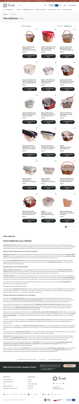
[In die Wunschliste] (36, 29)
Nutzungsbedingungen (45, 369)
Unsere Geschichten (67, 9)
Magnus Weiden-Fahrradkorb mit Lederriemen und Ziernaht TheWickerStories (29, 180)
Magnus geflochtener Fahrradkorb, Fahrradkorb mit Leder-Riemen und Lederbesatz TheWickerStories (29, 213)
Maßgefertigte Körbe (28, 9)
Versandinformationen (8, 379)
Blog (59, 9)
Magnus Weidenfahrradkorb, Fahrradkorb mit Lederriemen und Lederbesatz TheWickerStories (65, 147)
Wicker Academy (52, 9)
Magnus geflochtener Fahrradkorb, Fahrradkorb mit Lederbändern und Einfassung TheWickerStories (67, 81)
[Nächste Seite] (75, 227)
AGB (4, 383)
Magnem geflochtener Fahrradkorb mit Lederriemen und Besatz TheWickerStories (29, 48)
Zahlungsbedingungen (8, 381)
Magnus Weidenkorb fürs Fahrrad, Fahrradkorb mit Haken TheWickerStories (29, 81)
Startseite (5, 14)
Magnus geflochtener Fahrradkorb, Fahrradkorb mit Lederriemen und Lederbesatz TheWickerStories (48, 114)
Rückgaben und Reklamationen (10, 388)
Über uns (19, 9)
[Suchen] (45, 5)
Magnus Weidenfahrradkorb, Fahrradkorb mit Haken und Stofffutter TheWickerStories (47, 213)
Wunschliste (30, 386)
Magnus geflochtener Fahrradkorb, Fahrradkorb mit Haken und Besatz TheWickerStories (48, 147)
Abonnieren (69, 365)
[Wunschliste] (60, 5)
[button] (65, 5)
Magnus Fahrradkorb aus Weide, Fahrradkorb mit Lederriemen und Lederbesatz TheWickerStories (48, 81)
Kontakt (29, 381)
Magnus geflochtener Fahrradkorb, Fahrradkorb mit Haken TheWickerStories (67, 213)
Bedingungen (51, 368)
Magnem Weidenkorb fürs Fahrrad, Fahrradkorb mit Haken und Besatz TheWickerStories (48, 48)
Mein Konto (30, 388)
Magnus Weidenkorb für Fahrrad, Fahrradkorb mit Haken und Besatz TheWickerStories (29, 114)
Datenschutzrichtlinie (8, 386)
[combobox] (31, 5)
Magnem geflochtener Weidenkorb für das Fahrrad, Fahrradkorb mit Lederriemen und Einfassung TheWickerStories (67, 48)
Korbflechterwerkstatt (40, 9)
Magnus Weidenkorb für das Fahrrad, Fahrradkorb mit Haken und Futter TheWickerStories (67, 180)
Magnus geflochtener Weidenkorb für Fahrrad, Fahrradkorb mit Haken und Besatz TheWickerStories (29, 147)
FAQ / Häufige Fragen (32, 383)
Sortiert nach (60, 26)
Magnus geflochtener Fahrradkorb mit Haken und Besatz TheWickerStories (66, 114)
